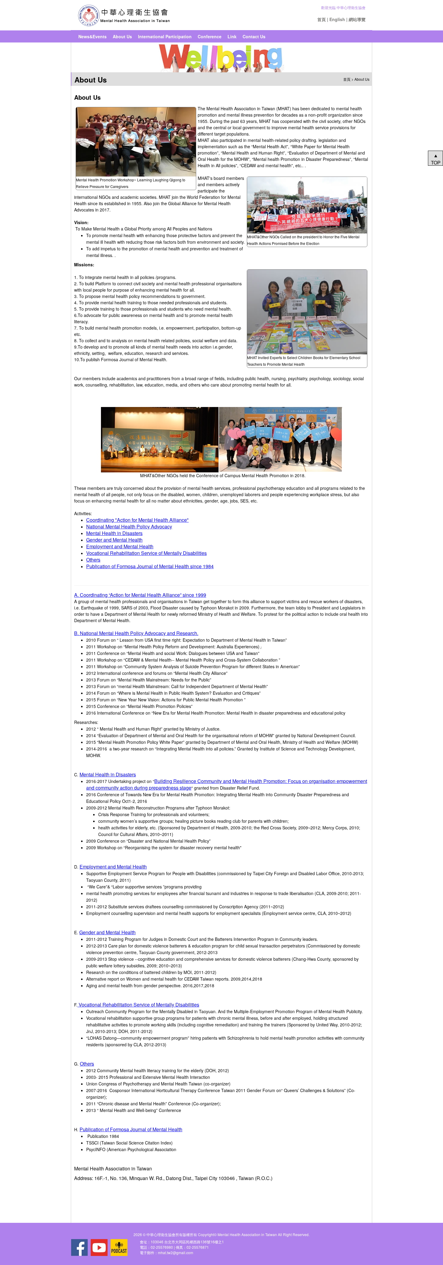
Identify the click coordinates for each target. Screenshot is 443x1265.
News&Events (92, 36)
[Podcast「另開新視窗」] (119, 1247)
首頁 (321, 19)
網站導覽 (357, 19)
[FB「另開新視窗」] (79, 1247)
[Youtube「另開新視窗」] (99, 1247)
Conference (210, 36)
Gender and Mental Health (114, 539)
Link (232, 36)
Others (93, 559)
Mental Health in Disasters (114, 533)
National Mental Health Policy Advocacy (129, 526)
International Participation (165, 36)
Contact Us (254, 36)
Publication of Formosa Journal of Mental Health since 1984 (150, 566)
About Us (122, 36)
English (337, 19)
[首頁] (123, 15)
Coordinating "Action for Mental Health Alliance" (137, 519)
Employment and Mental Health (119, 546)
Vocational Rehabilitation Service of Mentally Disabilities (146, 553)
